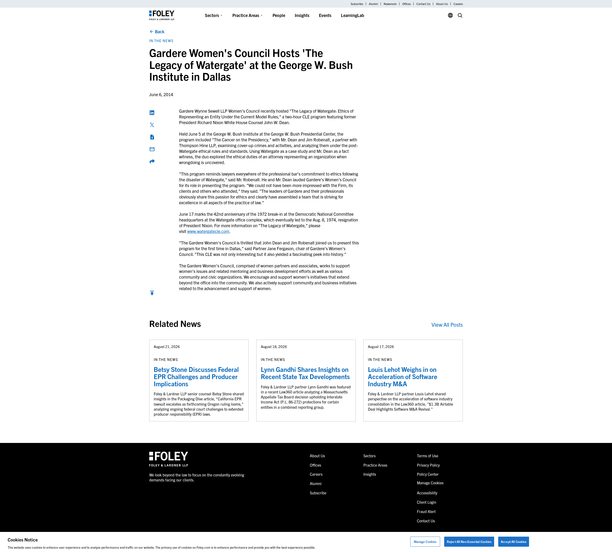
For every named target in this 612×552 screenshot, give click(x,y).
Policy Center (428, 474)
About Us (442, 3)
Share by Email (152, 149)
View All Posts (447, 324)
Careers (458, 3)
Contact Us (423, 3)
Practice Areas (245, 15)
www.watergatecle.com (208, 231)
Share (152, 161)
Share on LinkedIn (152, 113)
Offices (406, 3)
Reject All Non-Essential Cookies (469, 541)
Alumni (373, 3)
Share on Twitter (152, 125)
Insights (302, 15)
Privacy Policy (428, 465)
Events (325, 15)
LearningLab (352, 15)
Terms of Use (427, 455)
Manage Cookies (425, 541)
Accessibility (427, 492)
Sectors (212, 15)
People (279, 15)
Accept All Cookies (513, 541)
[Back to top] (152, 294)
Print (152, 137)
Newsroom (390, 3)
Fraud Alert (426, 511)
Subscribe (357, 3)
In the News (161, 40)
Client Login (426, 502)
